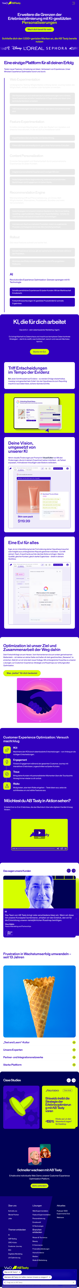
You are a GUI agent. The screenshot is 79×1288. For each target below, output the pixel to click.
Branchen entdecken (37, 1231)
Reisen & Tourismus (40, 1237)
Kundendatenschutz (65, 1274)
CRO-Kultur (12, 1242)
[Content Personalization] (29, 848)
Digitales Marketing (15, 1254)
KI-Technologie (38, 1226)
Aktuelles (61, 1205)
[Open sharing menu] (62, 848)
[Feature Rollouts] (43, 848)
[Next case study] (74, 1080)
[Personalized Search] (37, 848)
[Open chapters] (65, 848)
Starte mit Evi (39, 351)
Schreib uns (12, 1211)
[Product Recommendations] (35, 848)
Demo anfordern (39, 1185)
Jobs (10, 1218)
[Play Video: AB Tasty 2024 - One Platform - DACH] (39, 832)
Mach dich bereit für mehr (40, 29)
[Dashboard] (48, 848)
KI (9, 1235)
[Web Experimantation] (22, 848)
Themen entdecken (17, 1229)
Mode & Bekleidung (40, 1260)
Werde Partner (13, 1215)
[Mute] (58, 848)
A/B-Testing (12, 1239)
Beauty (35, 1241)
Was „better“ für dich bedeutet (22, 673)
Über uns (12, 1205)
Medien (35, 1256)
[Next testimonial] (74, 871)
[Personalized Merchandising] (33, 848)
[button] (39, 1042)
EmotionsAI (37, 1222)
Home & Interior (38, 1253)
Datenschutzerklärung (51, 1274)
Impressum (39, 1274)
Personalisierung (39, 1218)
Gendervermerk (23, 1277)
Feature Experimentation (42, 1215)
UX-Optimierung (14, 1258)
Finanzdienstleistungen (41, 1249)
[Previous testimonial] (69, 871)
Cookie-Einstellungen (10, 1277)
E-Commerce (38, 1245)
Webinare (60, 1217)
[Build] (39, 848)
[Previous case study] (69, 1080)
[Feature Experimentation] (24, 848)
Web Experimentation (40, 1211)
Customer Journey (15, 1246)
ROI (9, 1250)
